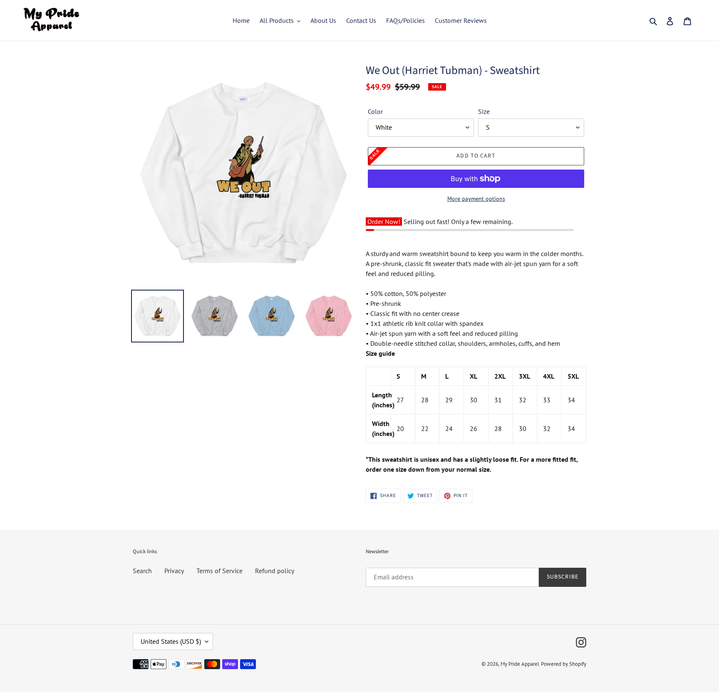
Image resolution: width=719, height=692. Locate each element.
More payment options (476, 198)
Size (484, 111)
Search (142, 570)
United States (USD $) (171, 641)
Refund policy (274, 570)
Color (375, 111)
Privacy (174, 570)
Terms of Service (219, 570)
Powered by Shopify (563, 663)
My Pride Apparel (520, 663)
